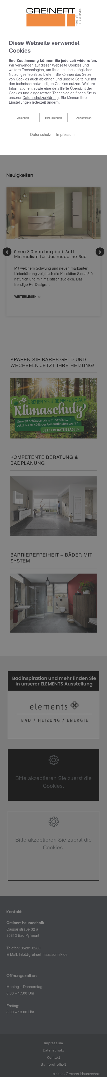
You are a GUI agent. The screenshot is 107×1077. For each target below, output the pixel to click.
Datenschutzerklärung (41, 97)
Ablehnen (23, 117)
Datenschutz (40, 134)
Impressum (65, 134)
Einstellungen (53, 117)
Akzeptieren (83, 117)
